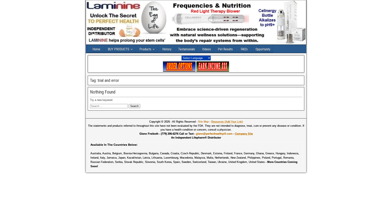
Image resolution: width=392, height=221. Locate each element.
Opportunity (263, 49)
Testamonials (186, 49)
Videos (206, 49)
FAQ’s (244, 49)
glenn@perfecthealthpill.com (214, 133)
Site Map (203, 121)
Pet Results (225, 49)
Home (96, 49)
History (167, 49)
